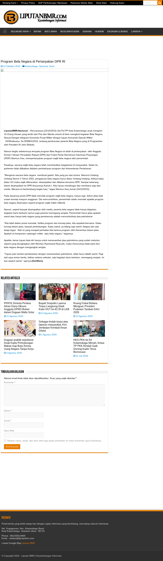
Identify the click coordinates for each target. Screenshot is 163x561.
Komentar (9, 382)
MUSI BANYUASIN (69, 31)
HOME (5, 31)
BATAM (37, 31)
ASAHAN (87, 31)
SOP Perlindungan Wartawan (52, 3)
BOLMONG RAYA (20, 31)
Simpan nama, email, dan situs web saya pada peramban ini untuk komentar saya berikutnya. (54, 440)
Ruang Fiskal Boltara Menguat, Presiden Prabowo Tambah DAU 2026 (86, 308)
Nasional (43, 66)
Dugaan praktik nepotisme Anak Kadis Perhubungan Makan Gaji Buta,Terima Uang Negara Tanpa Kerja (19, 344)
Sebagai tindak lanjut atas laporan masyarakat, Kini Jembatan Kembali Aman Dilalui (53, 326)
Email (7, 420)
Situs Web (9, 430)
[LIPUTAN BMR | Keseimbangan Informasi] (35, 16)
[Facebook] (141, 3)
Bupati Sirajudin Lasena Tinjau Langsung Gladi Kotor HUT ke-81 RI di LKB (54, 306)
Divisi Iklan (101, 3)
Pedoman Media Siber (82, 3)
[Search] (159, 2)
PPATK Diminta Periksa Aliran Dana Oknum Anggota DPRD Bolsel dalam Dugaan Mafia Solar (19, 308)
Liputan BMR (28, 543)
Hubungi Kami (117, 3)
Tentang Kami (9, 3)
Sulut (51, 66)
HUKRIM (99, 31)
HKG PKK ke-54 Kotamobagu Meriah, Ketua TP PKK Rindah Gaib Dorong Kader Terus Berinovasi (88, 345)
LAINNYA (135, 31)
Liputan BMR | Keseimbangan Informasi (41, 555)
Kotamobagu (31, 66)
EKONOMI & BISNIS (117, 31)
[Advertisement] (54, 52)
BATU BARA (51, 31)
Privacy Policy (28, 3)
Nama (7, 410)
